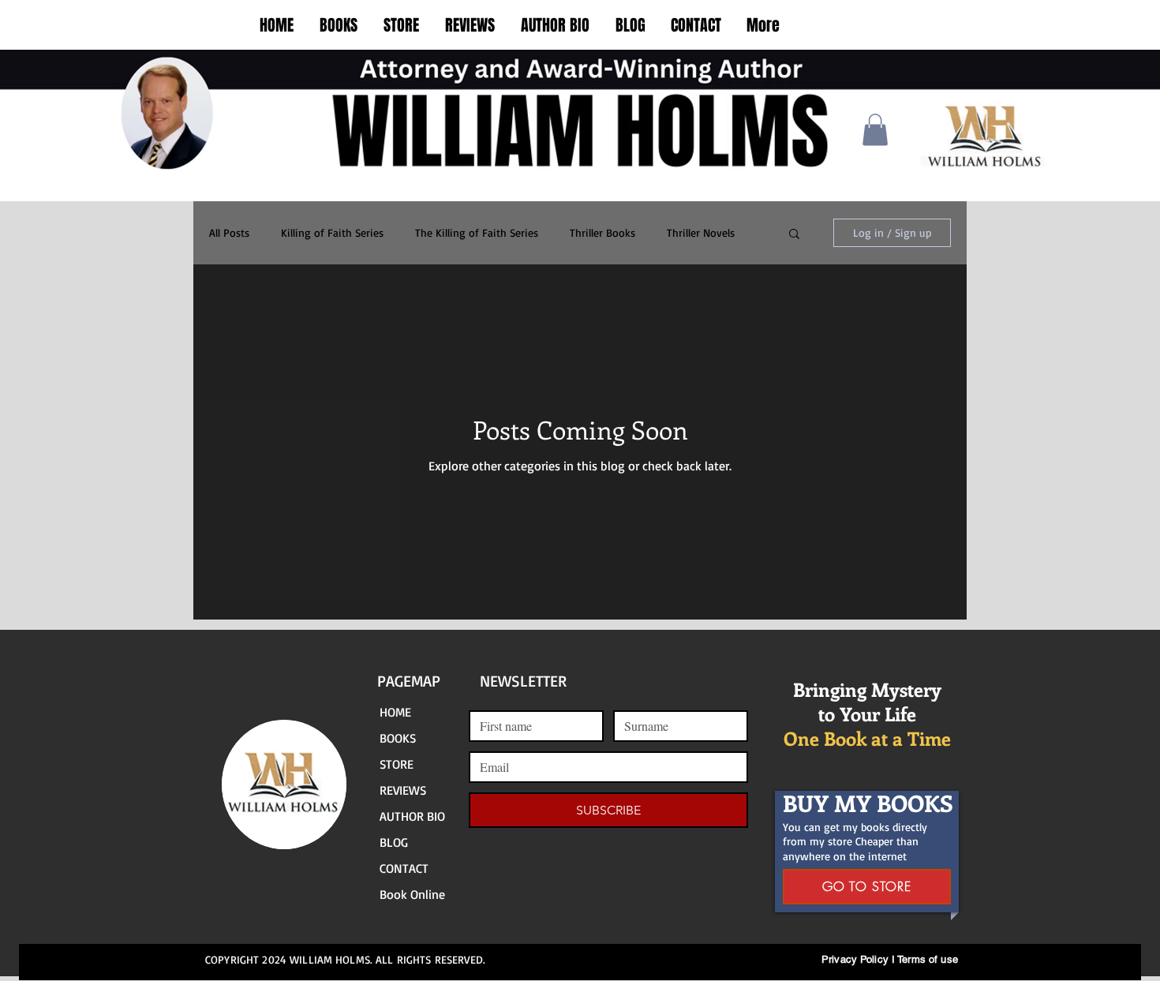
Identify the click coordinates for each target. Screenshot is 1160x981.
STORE (396, 764)
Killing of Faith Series (332, 232)
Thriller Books (602, 232)
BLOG (394, 842)
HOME (395, 712)
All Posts (229, 232)
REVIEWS (403, 790)
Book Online (412, 894)
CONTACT (404, 868)
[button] (875, 130)
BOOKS (398, 738)
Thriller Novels (701, 232)
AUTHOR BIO (412, 816)
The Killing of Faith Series (476, 232)
